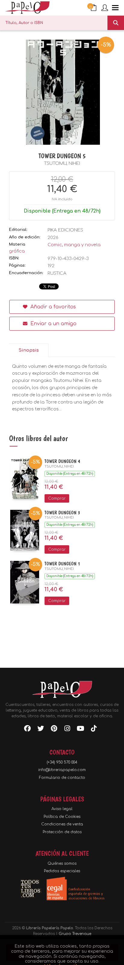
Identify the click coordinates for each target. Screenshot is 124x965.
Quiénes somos (62, 863)
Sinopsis (28, 350)
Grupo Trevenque (75, 934)
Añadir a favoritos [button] (52, 307)
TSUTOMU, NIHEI (62, 163)
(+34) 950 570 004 (62, 762)
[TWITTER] (40, 729)
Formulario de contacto (62, 778)
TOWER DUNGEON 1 (62, 564)
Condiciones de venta (62, 824)
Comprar (57, 498)
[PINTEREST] (53, 729)
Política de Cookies (62, 817)
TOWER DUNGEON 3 (62, 513)
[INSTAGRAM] (67, 729)
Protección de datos (62, 832)
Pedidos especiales (62, 871)
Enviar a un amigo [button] (52, 323)
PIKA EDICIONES (65, 230)
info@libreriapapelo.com (62, 770)
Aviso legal (62, 809)
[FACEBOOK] (27, 729)
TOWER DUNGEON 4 (62, 461)
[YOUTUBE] (80, 729)
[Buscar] (115, 23)
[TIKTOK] (93, 729)
